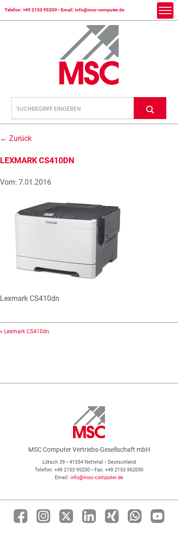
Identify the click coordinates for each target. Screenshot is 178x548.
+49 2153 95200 (40, 9)
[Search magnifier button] (150, 108)
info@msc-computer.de (99, 9)
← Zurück (15, 138)
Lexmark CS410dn (26, 331)
